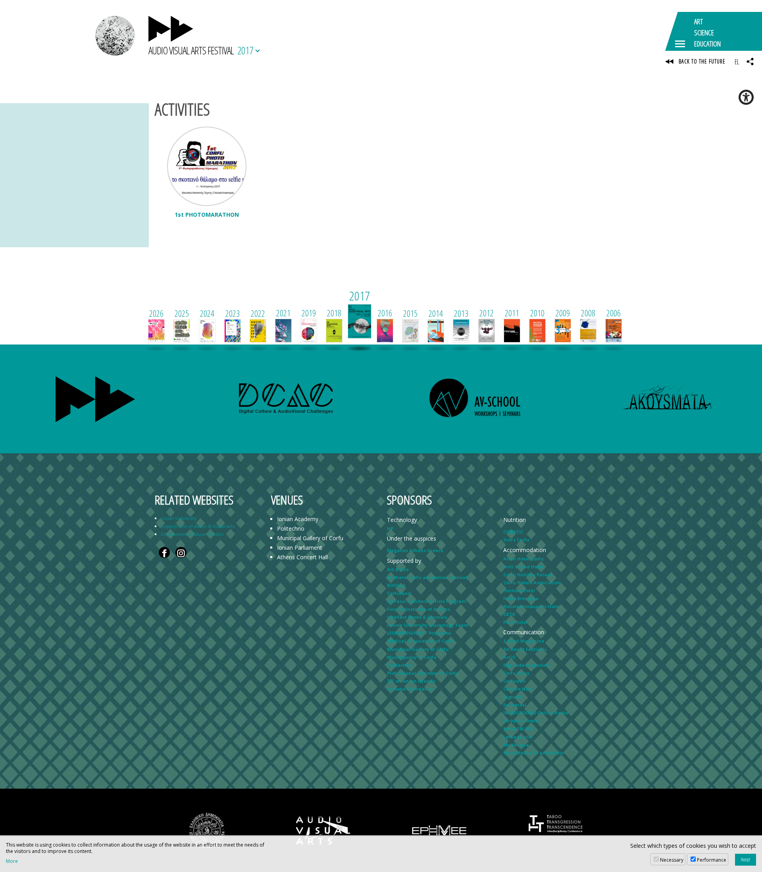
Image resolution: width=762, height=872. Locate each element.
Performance (711, 860)
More (12, 861)
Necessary (671, 860)
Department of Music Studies (192, 534)
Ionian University (179, 518)
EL (737, 61)
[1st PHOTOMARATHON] (206, 166)
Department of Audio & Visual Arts (198, 526)
